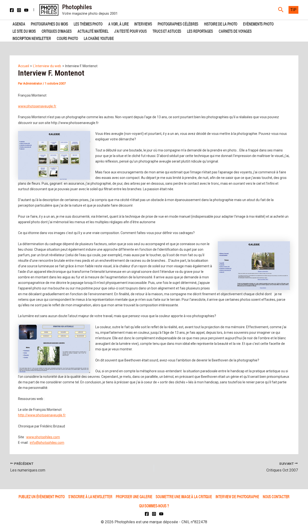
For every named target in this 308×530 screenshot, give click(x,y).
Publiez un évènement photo (42, 496)
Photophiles (77, 7)
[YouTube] (26, 10)
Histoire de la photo (220, 23)
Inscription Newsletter (32, 38)
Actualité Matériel (93, 30)
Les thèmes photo (88, 23)
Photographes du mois (49, 23)
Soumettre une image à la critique (184, 496)
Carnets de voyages (235, 30)
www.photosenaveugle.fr (37, 106)
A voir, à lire (118, 23)
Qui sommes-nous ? (154, 505)
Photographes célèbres (178, 23)
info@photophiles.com (47, 443)
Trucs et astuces (167, 30)
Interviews (143, 23)
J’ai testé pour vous (130, 30)
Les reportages (200, 30)
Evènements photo (258, 23)
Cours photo (67, 38)
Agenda (19, 23)
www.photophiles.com (43, 437)
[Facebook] (12, 10)
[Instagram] (19, 10)
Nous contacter (276, 496)
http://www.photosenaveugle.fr (42, 415)
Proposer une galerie (134, 496)
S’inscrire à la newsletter (90, 496)
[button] (281, 10)
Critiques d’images (57, 30)
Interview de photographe (237, 496)
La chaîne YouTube (99, 38)
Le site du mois (24, 30)
